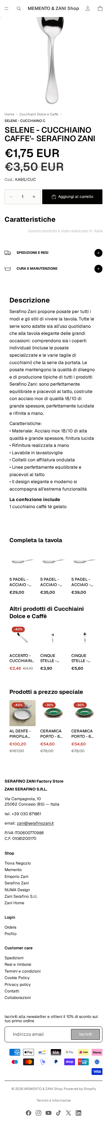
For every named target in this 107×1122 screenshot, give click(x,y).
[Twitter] (68, 1113)
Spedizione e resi (33, 252)
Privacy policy (18, 984)
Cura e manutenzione (37, 268)
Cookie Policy (17, 978)
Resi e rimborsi (18, 964)
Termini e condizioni (23, 971)
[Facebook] (28, 1113)
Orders (10, 927)
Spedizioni (14, 958)
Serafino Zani (17, 883)
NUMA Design (17, 889)
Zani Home (14, 903)
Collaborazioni (18, 997)
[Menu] (6, 8)
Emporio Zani (16, 876)
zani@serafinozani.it (35, 823)
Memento (13, 869)
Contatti (12, 991)
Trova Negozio (18, 863)
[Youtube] (48, 1113)
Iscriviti (85, 1034)
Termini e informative (54, 1100)
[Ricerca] (19, 8)
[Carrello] (100, 8)
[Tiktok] (58, 1113)
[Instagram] (38, 1113)
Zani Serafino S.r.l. (21, 896)
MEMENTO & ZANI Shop (43, 1089)
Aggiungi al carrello (75, 196)
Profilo (11, 933)
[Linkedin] (78, 1113)
